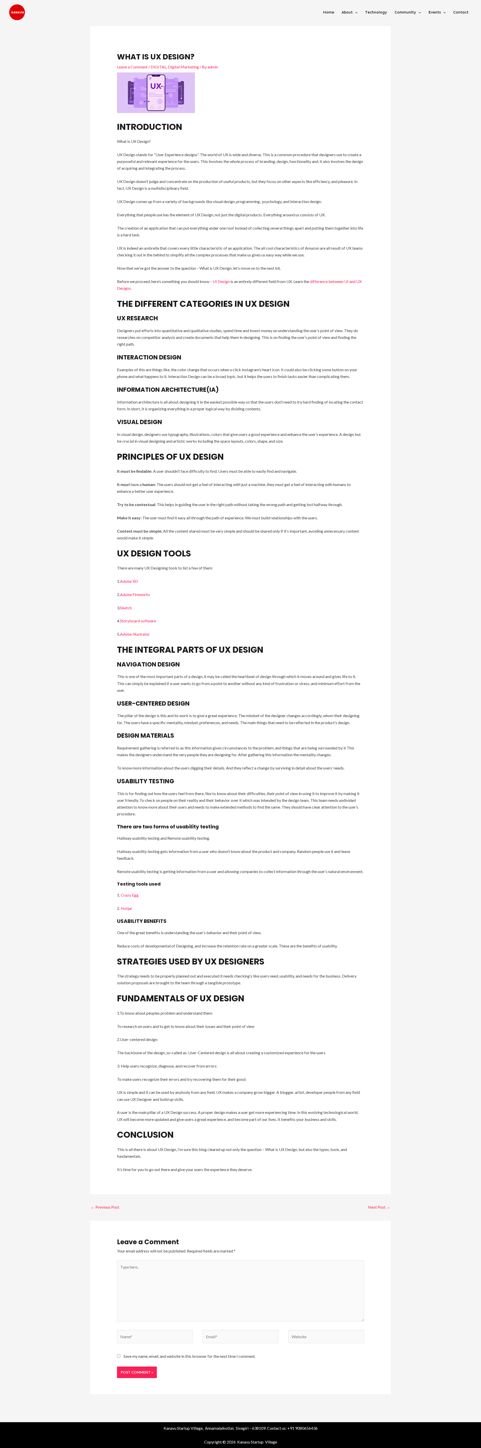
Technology (376, 12)
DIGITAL (158, 66)
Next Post (379, 1207)
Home (328, 12)
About (347, 12)
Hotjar (126, 908)
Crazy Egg (130, 895)
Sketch (126, 607)
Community (405, 12)
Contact (460, 12)
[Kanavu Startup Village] (17, 11)
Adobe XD (129, 581)
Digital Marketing (183, 66)
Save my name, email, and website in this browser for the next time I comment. (190, 1356)
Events (434, 12)
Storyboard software (138, 620)
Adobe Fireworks (135, 594)
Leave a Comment (132, 66)
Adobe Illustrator (135, 634)
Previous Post (105, 1207)
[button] (355, 12)
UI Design (221, 281)
